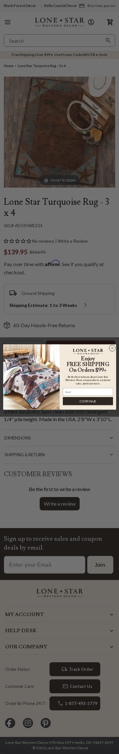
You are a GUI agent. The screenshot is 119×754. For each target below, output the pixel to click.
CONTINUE (88, 401)
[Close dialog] (112, 348)
